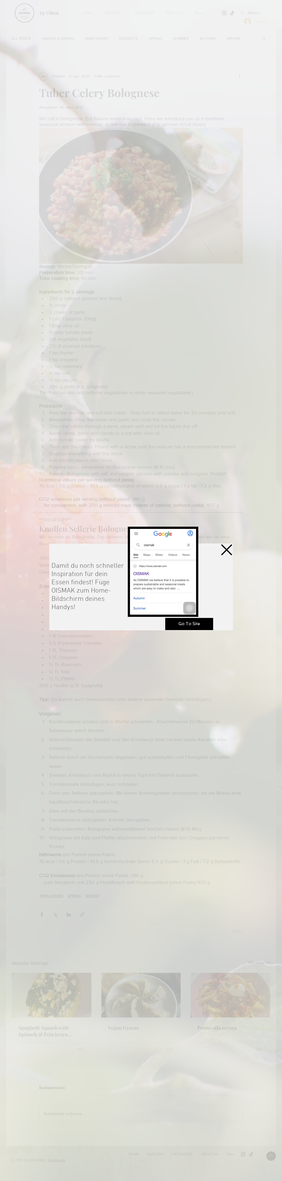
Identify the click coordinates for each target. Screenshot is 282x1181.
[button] (226, 549)
